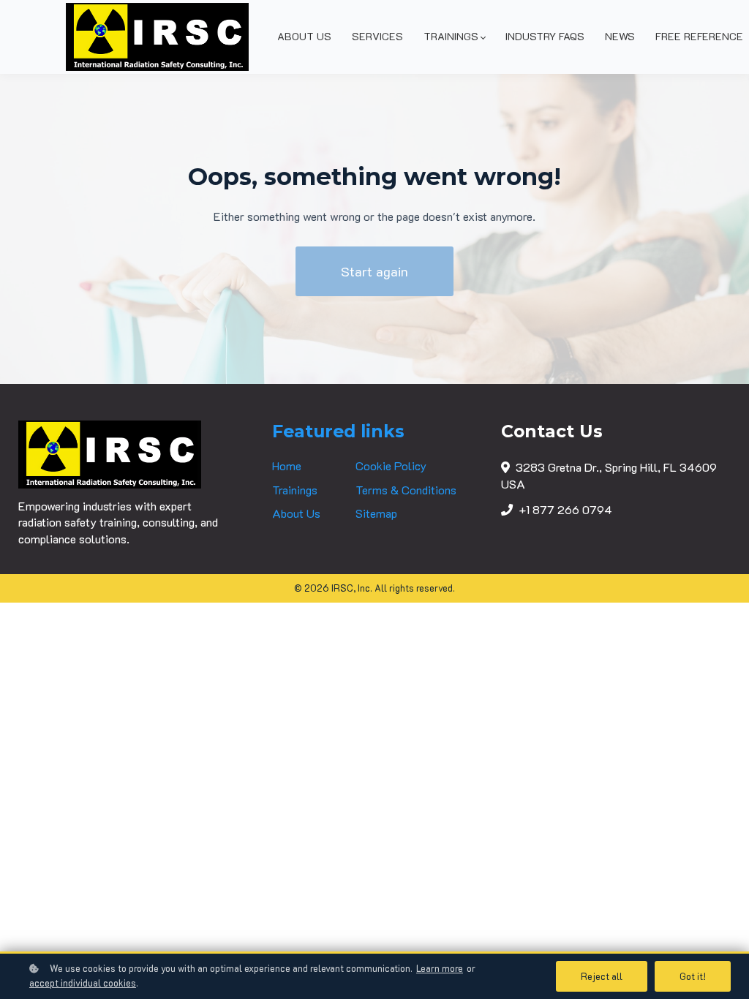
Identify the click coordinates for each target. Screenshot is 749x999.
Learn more (439, 968)
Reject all (601, 976)
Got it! (693, 976)
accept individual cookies (82, 983)
